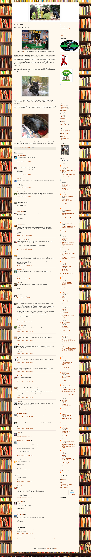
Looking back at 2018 (66, 218)
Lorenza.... (63, 274)
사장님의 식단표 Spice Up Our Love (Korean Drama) (68, 190)
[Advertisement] (66, 94)
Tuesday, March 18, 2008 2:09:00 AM (24, 249)
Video (62, 116)
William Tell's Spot (65, 440)
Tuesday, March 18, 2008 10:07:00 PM (24, 297)
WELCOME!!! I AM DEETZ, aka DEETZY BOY (68, 390)
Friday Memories (65, 428)
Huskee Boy (64, 309)
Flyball (62, 123)
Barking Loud (64, 269)
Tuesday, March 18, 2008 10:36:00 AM (24, 265)
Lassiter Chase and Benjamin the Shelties (68, 208)
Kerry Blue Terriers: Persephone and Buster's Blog (68, 346)
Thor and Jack (20, 375)
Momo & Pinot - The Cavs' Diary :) (68, 175)
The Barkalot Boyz (65, 300)
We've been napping (65, 327)
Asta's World (64, 262)
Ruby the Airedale (65, 199)
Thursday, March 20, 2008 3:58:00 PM (24, 470)
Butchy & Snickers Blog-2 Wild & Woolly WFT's (68, 467)
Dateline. (63, 204)
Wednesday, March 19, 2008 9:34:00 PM (25, 428)
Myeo (18, 460)
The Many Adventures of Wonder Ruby (68, 445)
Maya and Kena (20, 514)
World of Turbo (65, 238)
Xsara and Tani (20, 191)
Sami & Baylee (20, 501)
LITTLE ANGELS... (65, 258)
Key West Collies (65, 184)
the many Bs (19, 302)
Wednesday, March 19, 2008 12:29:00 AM (25, 331)
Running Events (64, 120)
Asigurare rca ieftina (65, 432)
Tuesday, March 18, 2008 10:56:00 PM (24, 321)
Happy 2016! (64, 239)
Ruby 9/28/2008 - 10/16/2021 (67, 200)
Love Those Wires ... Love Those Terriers (68, 316)
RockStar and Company (66, 458)
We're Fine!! (64, 410)
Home (35, 538)
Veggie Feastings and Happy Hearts (68, 436)
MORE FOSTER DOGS (66, 381)
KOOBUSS (64, 372)
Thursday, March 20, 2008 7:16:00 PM (24, 497)
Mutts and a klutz (65, 472)
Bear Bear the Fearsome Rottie (68, 278)
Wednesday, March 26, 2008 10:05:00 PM (25, 533)
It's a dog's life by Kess (66, 222)
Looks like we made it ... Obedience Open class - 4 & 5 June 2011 (68, 396)
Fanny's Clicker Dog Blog (67, 217)
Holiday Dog (64, 250)
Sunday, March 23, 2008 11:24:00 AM (24, 510)
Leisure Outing (64, 108)
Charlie (18, 335)
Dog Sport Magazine (65, 133)
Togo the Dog (64, 326)
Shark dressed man (65, 331)
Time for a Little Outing (66, 231)
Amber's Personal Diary (66, 282)
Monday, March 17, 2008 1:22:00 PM (24, 174)
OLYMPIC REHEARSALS (66, 386)
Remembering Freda (65, 423)
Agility (62, 112)
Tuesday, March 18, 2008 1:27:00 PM (24, 278)
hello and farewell (65, 336)
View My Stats (72, 494)
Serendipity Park (65, 404)
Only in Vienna (64, 419)
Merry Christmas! (65, 368)
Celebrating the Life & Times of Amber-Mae (67, 284)
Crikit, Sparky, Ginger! (22, 239)
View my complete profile (65, 28)
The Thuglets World (66, 376)
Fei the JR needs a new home (67, 279)
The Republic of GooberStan (67, 462)
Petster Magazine (64, 487)
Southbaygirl (19, 269)
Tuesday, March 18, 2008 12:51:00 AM (24, 207)
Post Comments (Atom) (23, 541)
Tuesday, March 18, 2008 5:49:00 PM (24, 290)
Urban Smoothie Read (22, 147)
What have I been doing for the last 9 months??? (68, 447)
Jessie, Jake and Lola (21, 413)
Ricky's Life (64, 292)
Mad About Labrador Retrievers (68, 257)
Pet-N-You (63, 477)
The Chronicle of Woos (66, 180)
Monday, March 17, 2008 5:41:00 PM (24, 187)
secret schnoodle (65, 335)
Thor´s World (64, 287)
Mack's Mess (64, 409)
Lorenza (18, 166)
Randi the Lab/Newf (66, 305)
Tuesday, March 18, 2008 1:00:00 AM (24, 220)
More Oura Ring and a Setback (67, 196)
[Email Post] (33, 147)
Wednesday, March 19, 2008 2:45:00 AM (25, 353)
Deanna (18, 432)
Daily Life (19, 149)
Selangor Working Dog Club (66, 484)
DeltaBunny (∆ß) (65, 422)
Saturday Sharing (65, 167)
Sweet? (63, 254)
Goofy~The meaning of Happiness (68, 253)
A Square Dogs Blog (66, 385)
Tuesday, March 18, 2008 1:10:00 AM (24, 235)
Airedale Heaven (65, 312)
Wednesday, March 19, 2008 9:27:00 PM (25, 416)
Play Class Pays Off (65, 293)
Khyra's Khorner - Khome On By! (68, 166)
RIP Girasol (64, 297)
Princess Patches (20, 211)
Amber (18, 421)
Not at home (64, 401)
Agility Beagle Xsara (66, 322)
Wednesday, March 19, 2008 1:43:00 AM (25, 340)
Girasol (63, 296)
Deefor (18, 401)
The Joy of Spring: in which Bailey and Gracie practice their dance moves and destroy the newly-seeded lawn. (69, 349)
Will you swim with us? (66, 452)
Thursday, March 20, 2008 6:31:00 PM (24, 481)
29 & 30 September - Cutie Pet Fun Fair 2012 (69, 34)
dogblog (63, 353)
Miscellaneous (64, 107)
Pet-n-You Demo (64, 124)
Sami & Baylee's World (66, 266)
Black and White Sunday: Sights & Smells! (68, 245)
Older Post (54, 538)
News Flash (64, 377)
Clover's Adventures (66, 431)
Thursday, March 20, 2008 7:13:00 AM (24, 436)
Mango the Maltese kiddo (67, 451)
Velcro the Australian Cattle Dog (68, 226)
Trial (62, 115)
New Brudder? (64, 354)
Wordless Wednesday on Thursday (68, 359)
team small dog (65, 203)
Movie (62, 121)
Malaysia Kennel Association (66, 481)
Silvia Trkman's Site (65, 139)
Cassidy (18, 282)
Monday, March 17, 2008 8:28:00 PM (24, 196)
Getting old (64, 214)
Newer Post (17, 538)
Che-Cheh (64, 188)
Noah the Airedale (21, 485)
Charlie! (63, 230)
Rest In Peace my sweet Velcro (67, 227)
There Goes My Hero (66, 367)
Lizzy (18, 386)
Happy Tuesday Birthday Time (67, 181)
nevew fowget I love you (66, 263)
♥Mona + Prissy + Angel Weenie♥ (24, 440)
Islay (18, 366)
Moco (18, 357)
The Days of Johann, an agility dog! (68, 243)
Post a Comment (19, 536)
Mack (18, 294)
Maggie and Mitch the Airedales (68, 170)
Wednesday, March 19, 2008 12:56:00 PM (25, 409)
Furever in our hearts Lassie (66, 210)
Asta (18, 254)
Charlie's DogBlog (65, 249)
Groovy (24, 51)
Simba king (64, 455)
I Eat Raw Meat (65, 435)
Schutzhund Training (65, 138)
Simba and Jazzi (20, 325)
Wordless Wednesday (65, 288)
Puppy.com (63, 479)
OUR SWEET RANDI (66, 306)
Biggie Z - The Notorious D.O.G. (68, 418)
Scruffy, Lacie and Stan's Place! (68, 362)
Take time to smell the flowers (67, 223)
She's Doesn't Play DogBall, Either (68, 441)
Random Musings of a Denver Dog (68, 358)
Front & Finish (64, 135)
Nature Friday (64, 171)
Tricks (62, 113)
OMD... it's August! (65, 176)
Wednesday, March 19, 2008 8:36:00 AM (25, 371)
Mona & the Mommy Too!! (67, 235)
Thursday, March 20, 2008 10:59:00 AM (25, 455)
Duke (18, 179)
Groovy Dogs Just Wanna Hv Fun (68, 394)
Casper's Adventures (66, 380)
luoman (47, 548)
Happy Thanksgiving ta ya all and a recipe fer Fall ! (68, 318)
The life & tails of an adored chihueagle (67, 413)
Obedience (63, 118)
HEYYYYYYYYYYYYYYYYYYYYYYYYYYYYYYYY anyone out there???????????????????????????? (68, 341)
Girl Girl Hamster (21, 155)
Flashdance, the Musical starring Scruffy (67, 364)
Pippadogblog (64, 400)
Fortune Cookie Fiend (65, 463)
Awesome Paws (64, 131)
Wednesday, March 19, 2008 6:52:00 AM (25, 362)
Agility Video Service (65, 130)
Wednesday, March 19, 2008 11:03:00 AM (25, 397)
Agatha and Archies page (67, 339)
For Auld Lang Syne (65, 301)
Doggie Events (64, 110)
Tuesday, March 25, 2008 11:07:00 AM (24, 523)
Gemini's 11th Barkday (66, 185)
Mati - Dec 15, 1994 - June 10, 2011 (68, 459)
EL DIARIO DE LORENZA (67, 273)
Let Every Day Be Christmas (67, 405)
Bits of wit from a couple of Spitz (68, 213)
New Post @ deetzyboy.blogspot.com (68, 391)
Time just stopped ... (65, 270)
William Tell (19, 344)
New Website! (64, 323)
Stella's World (64, 427)
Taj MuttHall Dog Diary (66, 470)
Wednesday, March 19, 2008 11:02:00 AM (25, 381)
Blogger (55, 548)
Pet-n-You (63, 136)
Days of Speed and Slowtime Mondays (67, 194)
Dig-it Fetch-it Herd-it (66, 330)
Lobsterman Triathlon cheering (67, 415)
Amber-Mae (19, 224)
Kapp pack (19, 201)
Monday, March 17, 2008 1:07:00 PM (24, 161)
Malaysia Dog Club (65, 485)
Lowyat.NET (63, 482)
